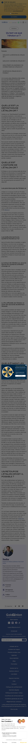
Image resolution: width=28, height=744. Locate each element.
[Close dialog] (25, 365)
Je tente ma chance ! (20, 375)
